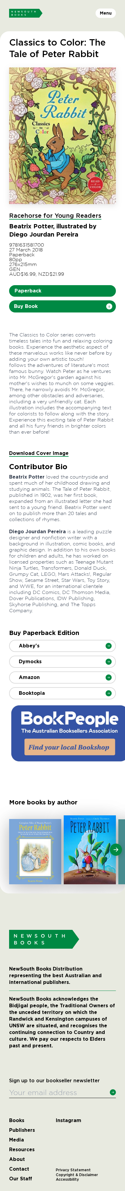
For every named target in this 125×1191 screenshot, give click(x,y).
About (17, 1159)
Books (16, 1121)
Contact (19, 1169)
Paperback (28, 291)
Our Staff (20, 1179)
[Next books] (116, 850)
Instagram (68, 1121)
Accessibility (67, 1179)
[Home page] (25, 13)
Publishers (22, 1130)
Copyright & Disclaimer (77, 1175)
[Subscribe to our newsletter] (113, 1092)
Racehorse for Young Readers (55, 216)
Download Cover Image (39, 453)
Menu (106, 13)
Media (16, 1140)
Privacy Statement (73, 1170)
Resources (22, 1150)
